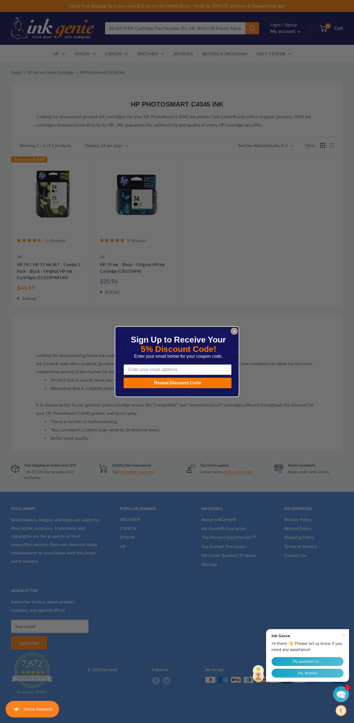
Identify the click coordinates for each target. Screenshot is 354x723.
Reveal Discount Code (177, 382)
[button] (341, 694)
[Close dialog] (234, 331)
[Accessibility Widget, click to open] (341, 710)
